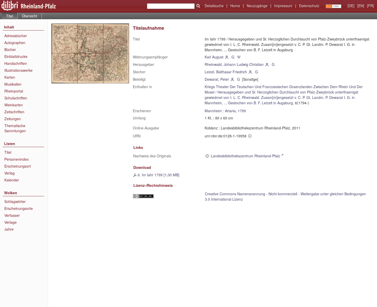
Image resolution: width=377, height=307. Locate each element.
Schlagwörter (15, 201)
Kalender (11, 179)
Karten (9, 77)
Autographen (14, 42)
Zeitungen (12, 118)
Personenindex (16, 159)
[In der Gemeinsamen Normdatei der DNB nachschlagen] (232, 56)
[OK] (198, 6)
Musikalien (13, 84)
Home (235, 5)
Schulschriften (15, 97)
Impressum (283, 5)
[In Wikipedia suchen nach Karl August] (239, 56)
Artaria (230, 110)
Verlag (9, 173)
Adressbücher (15, 35)
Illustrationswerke (18, 70)
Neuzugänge (257, 5)
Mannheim (213, 110)
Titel (7, 152)
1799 (242, 110)
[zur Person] (227, 56)
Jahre (9, 229)
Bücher (10, 49)
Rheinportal (13, 91)
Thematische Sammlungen (15, 128)
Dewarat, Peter (217, 79)
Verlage (10, 222)
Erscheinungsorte (18, 208)
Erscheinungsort (17, 166)
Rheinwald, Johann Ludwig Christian (234, 64)
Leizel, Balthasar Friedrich (226, 71)
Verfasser (12, 215)
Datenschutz (309, 5)
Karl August (214, 56)
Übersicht (29, 15)
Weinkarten (13, 104)
